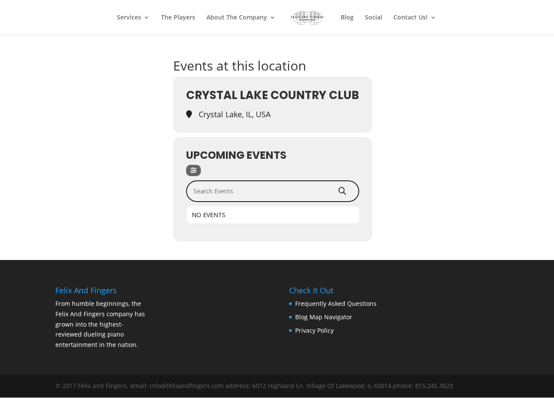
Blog (347, 17)
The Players (178, 17)
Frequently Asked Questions (336, 303)
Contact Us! (410, 17)
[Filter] (193, 170)
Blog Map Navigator (323, 317)
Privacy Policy (314, 330)
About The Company (236, 17)
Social (373, 17)
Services (129, 17)
